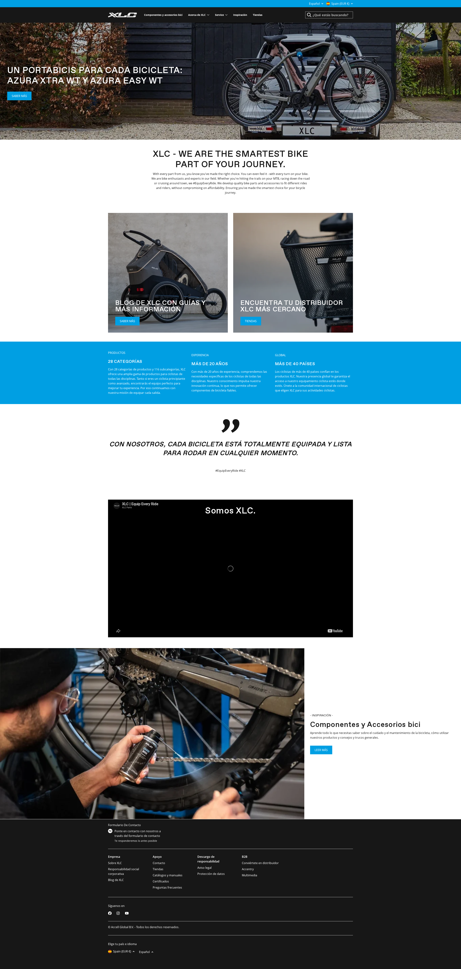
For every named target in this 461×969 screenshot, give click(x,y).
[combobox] (329, 15)
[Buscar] (309, 15)
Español (314, 3)
